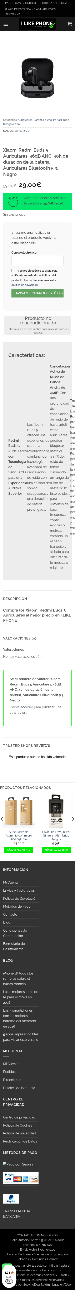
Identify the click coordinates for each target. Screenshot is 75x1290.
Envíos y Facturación (19, 890)
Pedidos (9, 1072)
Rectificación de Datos (20, 1141)
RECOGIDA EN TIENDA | (53, 3)
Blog (6, 922)
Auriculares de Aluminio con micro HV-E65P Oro (19, 835)
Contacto (10, 914)
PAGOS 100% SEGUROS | (20, 3)
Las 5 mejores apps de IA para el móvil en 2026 (20, 997)
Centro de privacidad (19, 1117)
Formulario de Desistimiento (14, 946)
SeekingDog (31, 1284)
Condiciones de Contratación (15, 933)
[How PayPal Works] (21, 1177)
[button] (5, 24)
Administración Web (57, 1284)
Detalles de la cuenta (19, 1088)
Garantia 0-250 (43, 119)
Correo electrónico (23, 252)
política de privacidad (24, 285)
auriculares (22, 130)
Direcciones (12, 1080)
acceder (26, 707)
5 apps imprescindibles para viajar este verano (21, 1037)
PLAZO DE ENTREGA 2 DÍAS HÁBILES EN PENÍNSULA (30, 11)
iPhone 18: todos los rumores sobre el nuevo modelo (18, 978)
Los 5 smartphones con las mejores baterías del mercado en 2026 (19, 1018)
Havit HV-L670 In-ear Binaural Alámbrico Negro (56, 835)
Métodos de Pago (17, 906)
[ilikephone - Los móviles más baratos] (37, 24)
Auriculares (25, 119)
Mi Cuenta (11, 882)
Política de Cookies (17, 1125)
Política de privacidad (19, 1133)
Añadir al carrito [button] (18, 850)
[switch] (9, 1281)
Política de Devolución (20, 899)
